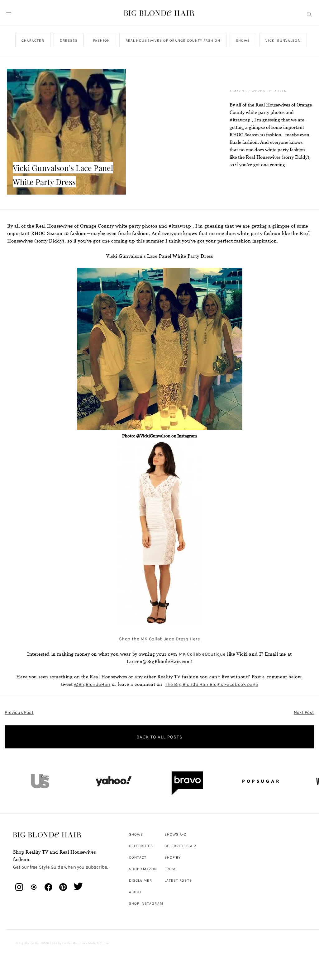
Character (32, 40)
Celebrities (141, 846)
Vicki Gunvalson (283, 40)
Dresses (69, 40)
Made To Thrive (98, 943)
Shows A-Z (175, 834)
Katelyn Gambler (73, 943)
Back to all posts (159, 737)
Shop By (172, 857)
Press (170, 869)
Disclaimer (140, 880)
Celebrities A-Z (180, 846)
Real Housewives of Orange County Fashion (173, 40)
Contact (138, 857)
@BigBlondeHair (92, 684)
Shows (243, 40)
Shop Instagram (146, 903)
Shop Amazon (143, 869)
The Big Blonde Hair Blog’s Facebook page (211, 684)
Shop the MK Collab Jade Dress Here (159, 639)
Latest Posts (178, 880)
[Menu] (8, 12)
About (135, 892)
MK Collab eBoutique (202, 654)
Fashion (101, 40)
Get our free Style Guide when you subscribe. (60, 867)
